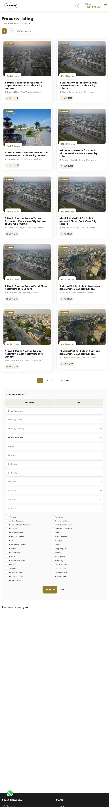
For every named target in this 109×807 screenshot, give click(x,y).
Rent (78, 402)
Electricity (13, 564)
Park (11, 540)
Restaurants (14, 552)
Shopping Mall (61, 548)
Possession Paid (16, 576)
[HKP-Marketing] (10, 5)
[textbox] (54, 419)
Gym (57, 533)
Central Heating (62, 521)
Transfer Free (60, 576)
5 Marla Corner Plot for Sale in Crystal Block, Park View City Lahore (78, 85)
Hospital (12, 548)
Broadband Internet (63, 525)
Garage (12, 517)
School (58, 544)
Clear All (62, 589)
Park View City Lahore (66, 608)
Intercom (13, 529)
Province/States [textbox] (15, 437)
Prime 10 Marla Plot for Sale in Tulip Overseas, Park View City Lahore (27, 154)
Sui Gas (12, 568)
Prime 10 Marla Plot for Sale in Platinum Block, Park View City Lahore (78, 153)
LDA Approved (61, 568)
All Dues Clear (61, 572)
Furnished (59, 517)
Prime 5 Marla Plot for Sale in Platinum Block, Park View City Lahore (24, 353)
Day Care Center (16, 536)
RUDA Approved (16, 572)
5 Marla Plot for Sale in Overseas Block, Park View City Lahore (79, 287)
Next (68, 380)
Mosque (58, 540)
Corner (12, 556)
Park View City (10, 608)
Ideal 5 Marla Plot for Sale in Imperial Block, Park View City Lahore (78, 221)
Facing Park (60, 556)
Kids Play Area (61, 536)
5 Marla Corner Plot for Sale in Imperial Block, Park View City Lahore (23, 85)
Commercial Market (18, 560)
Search (51, 589)
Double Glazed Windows (20, 525)
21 (61, 380)
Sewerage (59, 560)
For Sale (29, 402)
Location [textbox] (12, 446)
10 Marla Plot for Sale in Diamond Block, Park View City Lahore (79, 352)
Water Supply (61, 564)
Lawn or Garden (16, 533)
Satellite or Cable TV (63, 529)
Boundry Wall (15, 580)
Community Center (17, 544)
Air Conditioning (16, 521)
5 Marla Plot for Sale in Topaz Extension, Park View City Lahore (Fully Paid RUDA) (25, 221)
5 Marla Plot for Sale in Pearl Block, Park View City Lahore (26, 287)
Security (58, 552)
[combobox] (54, 419)
